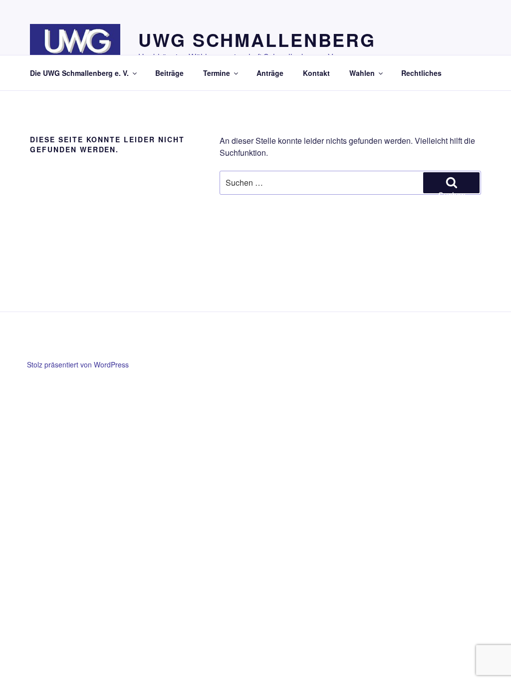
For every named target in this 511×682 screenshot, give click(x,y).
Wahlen (362, 73)
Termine (216, 73)
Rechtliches (421, 73)
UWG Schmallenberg (257, 39)
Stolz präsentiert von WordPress (78, 364)
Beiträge (169, 73)
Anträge (269, 73)
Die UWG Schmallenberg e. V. (79, 73)
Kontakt (316, 73)
